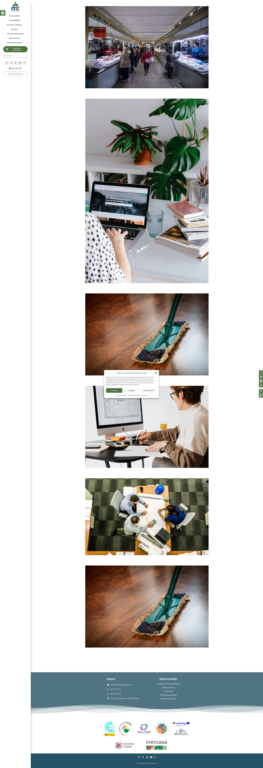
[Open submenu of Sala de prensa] (27, 38)
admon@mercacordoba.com (121, 685)
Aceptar (114, 390)
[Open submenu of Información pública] (27, 42)
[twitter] (11, 62)
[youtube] (20, 62)
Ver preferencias (148, 390)
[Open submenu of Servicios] (27, 29)
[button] (2, 13)
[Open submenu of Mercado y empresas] (27, 25)
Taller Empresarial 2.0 (151, 763)
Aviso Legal (144, 395)
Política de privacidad (133, 395)
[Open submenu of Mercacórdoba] (27, 16)
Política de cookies (121, 395)
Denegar (131, 390)
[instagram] (15, 62)
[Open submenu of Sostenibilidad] (27, 20)
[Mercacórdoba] (15, 2)
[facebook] (6, 62)
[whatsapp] (24, 62)
